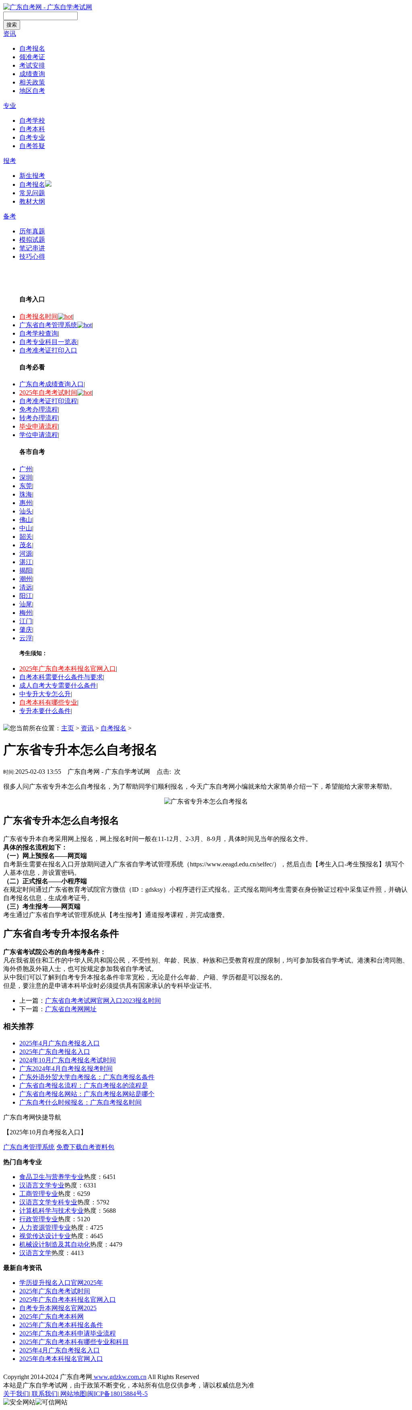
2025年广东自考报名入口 (54, 1051)
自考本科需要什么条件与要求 (61, 677)
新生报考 (32, 175)
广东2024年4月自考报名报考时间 (66, 1068)
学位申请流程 (38, 434)
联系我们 (44, 1393)
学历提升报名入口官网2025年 (61, 1282)
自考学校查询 (38, 333)
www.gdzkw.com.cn (119, 1376)
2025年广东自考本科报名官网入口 (67, 668)
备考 (9, 216)
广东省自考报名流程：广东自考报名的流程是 (83, 1085)
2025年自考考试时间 (48, 392)
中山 (25, 528)
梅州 (25, 612)
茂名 (25, 545)
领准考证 (32, 57)
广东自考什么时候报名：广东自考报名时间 (80, 1102)
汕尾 (25, 604)
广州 (25, 469)
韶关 (25, 536)
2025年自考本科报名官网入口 (61, 1358)
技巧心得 (32, 256)
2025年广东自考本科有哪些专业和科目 (74, 1341)
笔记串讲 (32, 248)
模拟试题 (32, 239)
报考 (9, 160)
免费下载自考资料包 (85, 1147)
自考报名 (32, 48)
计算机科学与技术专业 (51, 1210)
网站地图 (72, 1393)
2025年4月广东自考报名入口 (59, 1043)
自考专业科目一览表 (48, 341)
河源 (25, 553)
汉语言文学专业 (41, 1185)
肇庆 (25, 629)
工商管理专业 (38, 1193)
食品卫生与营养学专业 (51, 1176)
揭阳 (25, 570)
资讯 (9, 33)
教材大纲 (32, 201)
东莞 (25, 485)
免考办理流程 (38, 409)
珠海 (25, 494)
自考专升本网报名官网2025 (58, 1308)
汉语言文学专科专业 (48, 1202)
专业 (9, 105)
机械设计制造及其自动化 (54, 1244)
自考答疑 (32, 145)
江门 (25, 621)
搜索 (11, 25)
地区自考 (32, 90)
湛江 (25, 562)
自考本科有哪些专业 (48, 702)
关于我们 (16, 1393)
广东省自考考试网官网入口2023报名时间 (103, 1000)
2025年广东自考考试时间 (54, 1291)
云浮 (25, 638)
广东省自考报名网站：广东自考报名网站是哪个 (86, 1093)
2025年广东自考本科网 (51, 1316)
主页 (67, 728)
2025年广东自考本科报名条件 (61, 1324)
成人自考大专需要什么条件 (58, 685)
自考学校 (32, 120)
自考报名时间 (38, 316)
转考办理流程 (38, 417)
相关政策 (32, 82)
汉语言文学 (35, 1252)
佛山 (25, 519)
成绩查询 (32, 73)
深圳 (25, 477)
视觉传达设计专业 (45, 1236)
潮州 (25, 578)
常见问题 (32, 193)
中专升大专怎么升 (45, 694)
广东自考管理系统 (29, 1147)
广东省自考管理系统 (48, 325)
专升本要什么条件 (45, 710)
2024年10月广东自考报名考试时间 (67, 1060)
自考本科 (32, 129)
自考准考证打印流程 (48, 401)
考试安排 (32, 65)
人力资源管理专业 (45, 1227)
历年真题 (32, 231)
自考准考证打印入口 (48, 350)
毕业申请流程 (38, 426)
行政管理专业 (38, 1219)
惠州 (25, 502)
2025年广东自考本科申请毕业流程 (67, 1333)
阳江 (25, 595)
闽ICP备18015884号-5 (117, 1393)
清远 (25, 587)
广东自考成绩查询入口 (51, 384)
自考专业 (32, 137)
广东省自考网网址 (71, 1009)
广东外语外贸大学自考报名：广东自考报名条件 (86, 1077)
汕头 (25, 511)
